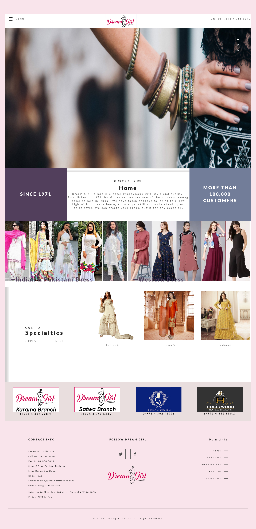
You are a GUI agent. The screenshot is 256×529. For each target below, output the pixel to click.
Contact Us (212, 479)
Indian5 (168, 345)
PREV (32, 341)
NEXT (59, 341)
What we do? (211, 465)
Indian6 (225, 345)
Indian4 (112, 345)
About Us (214, 458)
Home (217, 451)
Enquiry (215, 472)
